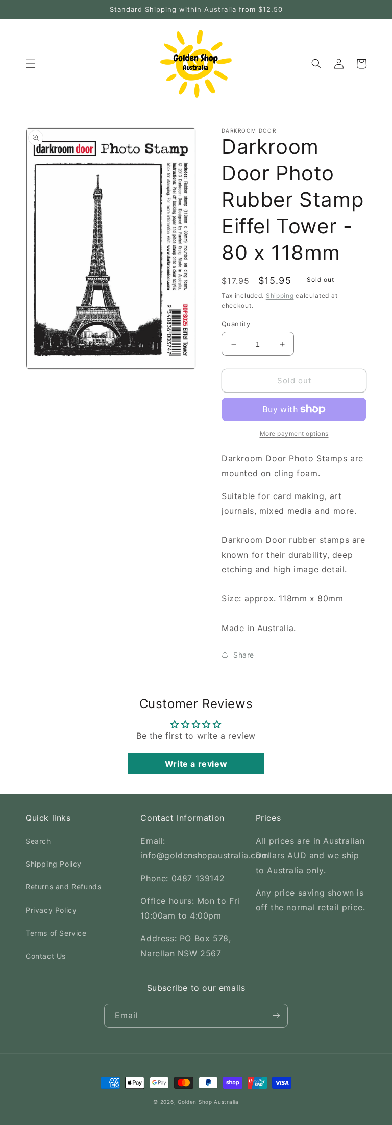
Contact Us (46, 956)
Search (38, 840)
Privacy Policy (51, 910)
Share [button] (243, 654)
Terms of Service (56, 933)
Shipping (280, 295)
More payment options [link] (294, 433)
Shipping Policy (54, 863)
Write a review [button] (196, 763)
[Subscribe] (276, 1016)
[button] (30, 64)
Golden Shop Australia (208, 1101)
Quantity (236, 324)
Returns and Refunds (63, 886)
